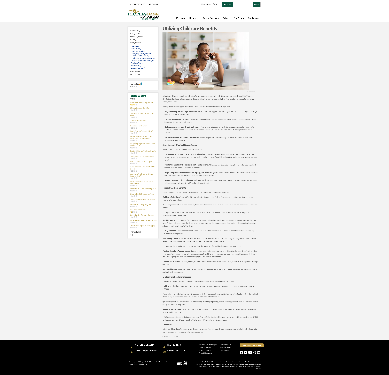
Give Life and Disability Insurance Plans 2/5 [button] (131, 196)
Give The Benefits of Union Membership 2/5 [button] (131, 158)
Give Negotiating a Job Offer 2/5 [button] (131, 128)
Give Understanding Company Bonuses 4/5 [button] (135, 217)
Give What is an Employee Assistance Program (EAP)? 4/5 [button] (135, 178)
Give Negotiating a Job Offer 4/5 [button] (135, 128)
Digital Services (211, 18)
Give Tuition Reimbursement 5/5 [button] (136, 122)
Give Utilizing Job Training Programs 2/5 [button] (131, 206)
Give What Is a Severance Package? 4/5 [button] (135, 163)
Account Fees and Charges (208, 344)
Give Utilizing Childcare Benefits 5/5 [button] (136, 110)
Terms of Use (133, 86)
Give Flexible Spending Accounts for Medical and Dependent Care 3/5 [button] (133, 140)
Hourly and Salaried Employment (141, 103)
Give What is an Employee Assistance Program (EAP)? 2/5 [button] (131, 178)
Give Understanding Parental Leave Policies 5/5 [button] (136, 222)
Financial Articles (225, 344)
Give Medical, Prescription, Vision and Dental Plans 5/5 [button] (136, 185)
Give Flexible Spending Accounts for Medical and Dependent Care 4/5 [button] (135, 140)
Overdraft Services (205, 347)
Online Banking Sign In (252, 345)
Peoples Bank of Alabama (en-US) (144, 14)
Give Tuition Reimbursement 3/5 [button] (133, 122)
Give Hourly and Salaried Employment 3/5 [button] (133, 104)
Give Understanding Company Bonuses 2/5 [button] (131, 217)
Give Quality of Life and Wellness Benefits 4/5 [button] (135, 153)
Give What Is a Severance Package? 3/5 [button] (133, 163)
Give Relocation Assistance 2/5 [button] (131, 212)
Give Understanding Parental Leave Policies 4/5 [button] (135, 222)
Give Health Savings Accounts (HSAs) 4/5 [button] (135, 133)
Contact (155, 4)
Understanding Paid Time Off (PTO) (143, 189)
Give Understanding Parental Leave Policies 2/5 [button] (131, 222)
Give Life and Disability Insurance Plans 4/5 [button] (135, 196)
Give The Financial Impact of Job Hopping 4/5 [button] (135, 227)
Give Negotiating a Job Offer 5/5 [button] (136, 128)
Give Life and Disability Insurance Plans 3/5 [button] (133, 196)
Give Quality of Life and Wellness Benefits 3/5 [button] (133, 153)
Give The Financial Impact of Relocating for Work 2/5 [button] (131, 117)
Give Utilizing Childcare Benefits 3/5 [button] (133, 110)
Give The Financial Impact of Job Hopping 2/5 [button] (131, 227)
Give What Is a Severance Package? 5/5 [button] (136, 163)
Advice (226, 18)
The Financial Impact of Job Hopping (142, 226)
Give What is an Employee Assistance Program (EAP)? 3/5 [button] (133, 178)
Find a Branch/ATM (209, 4)
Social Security (136, 65)
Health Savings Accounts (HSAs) (141, 131)
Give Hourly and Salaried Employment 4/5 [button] (135, 104)
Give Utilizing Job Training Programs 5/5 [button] (136, 206)
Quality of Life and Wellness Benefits (143, 151)
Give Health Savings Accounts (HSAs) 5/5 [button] (136, 133)
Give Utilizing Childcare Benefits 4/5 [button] (135, 110)
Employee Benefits (138, 51)
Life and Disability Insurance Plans (142, 194)
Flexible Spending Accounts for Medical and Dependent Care (141, 137)
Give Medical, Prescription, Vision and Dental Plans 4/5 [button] (135, 185)
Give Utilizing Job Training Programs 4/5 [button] (135, 206)
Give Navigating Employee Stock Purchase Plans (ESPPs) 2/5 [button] (131, 147)
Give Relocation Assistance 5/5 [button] (136, 212)
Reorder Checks (204, 350)
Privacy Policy (133, 364)
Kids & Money (136, 49)
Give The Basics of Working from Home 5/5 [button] (136, 201)
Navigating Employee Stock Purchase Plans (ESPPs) (141, 55)
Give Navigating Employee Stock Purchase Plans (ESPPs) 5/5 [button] (136, 147)
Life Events (135, 46)
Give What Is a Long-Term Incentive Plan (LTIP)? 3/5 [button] (133, 171)
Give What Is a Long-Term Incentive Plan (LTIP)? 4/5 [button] (135, 171)
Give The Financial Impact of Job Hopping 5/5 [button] (136, 227)
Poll (131, 235)
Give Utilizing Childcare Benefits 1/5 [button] (248, 91)
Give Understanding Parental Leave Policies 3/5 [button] (133, 222)
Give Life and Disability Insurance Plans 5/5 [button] (136, 196)
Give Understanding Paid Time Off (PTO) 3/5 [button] (133, 190)
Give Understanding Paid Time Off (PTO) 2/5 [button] (131, 190)
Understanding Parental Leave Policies (143, 220)
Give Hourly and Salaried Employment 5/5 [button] (136, 104)
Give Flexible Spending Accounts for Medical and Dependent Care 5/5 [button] (136, 140)
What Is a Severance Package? (143, 61)
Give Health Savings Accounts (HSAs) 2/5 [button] (131, 133)
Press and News (225, 347)
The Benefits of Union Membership (142, 156)
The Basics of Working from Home (142, 199)
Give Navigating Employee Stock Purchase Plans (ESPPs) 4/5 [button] (135, 147)
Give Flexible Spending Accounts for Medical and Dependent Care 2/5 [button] (131, 140)
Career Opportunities (145, 350)
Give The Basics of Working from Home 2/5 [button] (131, 201)
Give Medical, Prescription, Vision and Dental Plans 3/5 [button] (133, 185)
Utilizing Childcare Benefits (139, 108)
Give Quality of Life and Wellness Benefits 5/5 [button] (136, 153)
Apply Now (254, 18)
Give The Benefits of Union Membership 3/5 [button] (133, 158)
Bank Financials (225, 350)
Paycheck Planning (137, 63)
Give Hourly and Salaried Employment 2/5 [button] (131, 104)
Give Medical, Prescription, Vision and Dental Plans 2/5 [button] (131, 185)
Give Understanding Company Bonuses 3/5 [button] (133, 217)
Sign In (228, 4)
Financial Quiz (135, 231)
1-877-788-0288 (138, 4)
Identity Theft (174, 345)
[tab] (143, 30)
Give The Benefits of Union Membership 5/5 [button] (136, 158)
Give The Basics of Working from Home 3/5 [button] (133, 201)
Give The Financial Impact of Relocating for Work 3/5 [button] (133, 117)
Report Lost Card (176, 350)
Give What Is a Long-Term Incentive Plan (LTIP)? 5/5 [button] (136, 171)
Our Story (239, 18)
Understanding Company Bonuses (143, 58)
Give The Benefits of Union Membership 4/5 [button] (135, 158)
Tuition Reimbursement (138, 121)
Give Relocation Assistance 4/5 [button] (135, 212)
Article (132, 98)
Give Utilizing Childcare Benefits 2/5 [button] (131, 110)
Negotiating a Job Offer (138, 126)
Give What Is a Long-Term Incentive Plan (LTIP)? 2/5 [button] (131, 171)
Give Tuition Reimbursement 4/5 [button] (135, 122)
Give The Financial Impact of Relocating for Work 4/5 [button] (135, 117)
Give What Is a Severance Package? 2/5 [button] (131, 163)
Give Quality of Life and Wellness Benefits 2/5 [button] (131, 153)
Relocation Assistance (138, 210)
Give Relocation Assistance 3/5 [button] (133, 212)
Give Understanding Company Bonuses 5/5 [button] (136, 217)
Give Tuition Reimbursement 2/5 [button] (131, 122)
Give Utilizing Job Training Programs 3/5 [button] (133, 206)
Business (193, 18)
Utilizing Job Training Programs (140, 205)
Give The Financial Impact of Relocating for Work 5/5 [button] (136, 117)
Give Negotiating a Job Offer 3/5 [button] (133, 128)
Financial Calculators (206, 353)
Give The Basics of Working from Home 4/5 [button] (135, 201)
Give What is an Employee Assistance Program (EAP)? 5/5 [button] (136, 178)
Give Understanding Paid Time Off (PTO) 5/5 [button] (136, 190)
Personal (180, 18)
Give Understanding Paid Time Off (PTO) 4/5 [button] (135, 190)
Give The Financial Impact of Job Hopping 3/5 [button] (133, 227)
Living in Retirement (138, 68)
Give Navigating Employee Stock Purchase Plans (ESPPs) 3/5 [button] (133, 147)
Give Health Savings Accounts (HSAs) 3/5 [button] (133, 133)
